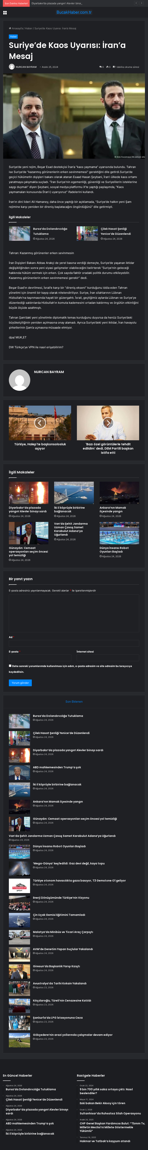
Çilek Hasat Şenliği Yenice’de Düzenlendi (61, 733)
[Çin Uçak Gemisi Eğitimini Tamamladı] (19, 920)
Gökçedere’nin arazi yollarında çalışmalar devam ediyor (73, 1035)
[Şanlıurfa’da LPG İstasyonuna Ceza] (19, 1023)
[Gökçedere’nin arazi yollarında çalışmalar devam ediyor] (19, 1040)
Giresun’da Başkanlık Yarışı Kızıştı (56, 966)
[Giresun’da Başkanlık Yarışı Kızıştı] (19, 971)
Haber (28, 28)
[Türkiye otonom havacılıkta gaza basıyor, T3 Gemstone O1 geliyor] (19, 886)
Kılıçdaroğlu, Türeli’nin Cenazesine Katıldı (62, 1000)
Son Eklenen (74, 701)
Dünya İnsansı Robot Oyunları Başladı (114, 550)
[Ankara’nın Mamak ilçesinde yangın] (119, 493)
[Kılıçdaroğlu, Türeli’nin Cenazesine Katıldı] (19, 1006)
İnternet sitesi (85, 651)
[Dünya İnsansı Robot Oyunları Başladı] (119, 533)
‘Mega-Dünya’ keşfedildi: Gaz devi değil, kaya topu (69, 863)
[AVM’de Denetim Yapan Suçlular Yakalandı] (19, 954)
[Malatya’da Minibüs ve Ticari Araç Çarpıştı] (19, 937)
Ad (11, 637)
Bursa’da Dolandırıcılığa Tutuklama (58, 716)
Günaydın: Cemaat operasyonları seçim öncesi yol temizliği (28, 551)
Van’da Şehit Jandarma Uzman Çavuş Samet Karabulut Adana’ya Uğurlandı (71, 529)
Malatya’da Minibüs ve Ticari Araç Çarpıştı (63, 932)
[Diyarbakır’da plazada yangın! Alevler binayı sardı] (28, 493)
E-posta (14, 651)
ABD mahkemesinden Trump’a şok (57, 767)
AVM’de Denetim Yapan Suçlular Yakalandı (63, 949)
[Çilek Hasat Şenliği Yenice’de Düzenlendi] (87, 233)
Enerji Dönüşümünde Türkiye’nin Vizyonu (61, 898)
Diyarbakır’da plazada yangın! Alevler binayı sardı (60, 3)
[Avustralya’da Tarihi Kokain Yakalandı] (19, 988)
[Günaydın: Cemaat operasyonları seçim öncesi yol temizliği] (28, 533)
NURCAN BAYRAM (26, 66)
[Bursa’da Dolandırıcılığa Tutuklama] (19, 233)
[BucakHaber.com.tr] (74, 12)
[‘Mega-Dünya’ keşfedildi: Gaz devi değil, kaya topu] (19, 868)
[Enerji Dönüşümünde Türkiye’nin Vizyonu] (19, 903)
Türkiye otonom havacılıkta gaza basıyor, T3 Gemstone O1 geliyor (79, 880)
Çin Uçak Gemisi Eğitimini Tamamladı (59, 915)
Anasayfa (17, 28)
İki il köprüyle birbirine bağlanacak (69, 509)
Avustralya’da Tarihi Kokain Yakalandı (60, 983)
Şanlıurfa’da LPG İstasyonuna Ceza (58, 1018)
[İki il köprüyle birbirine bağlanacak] (74, 493)
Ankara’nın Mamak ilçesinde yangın (113, 509)
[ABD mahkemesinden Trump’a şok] (19, 772)
